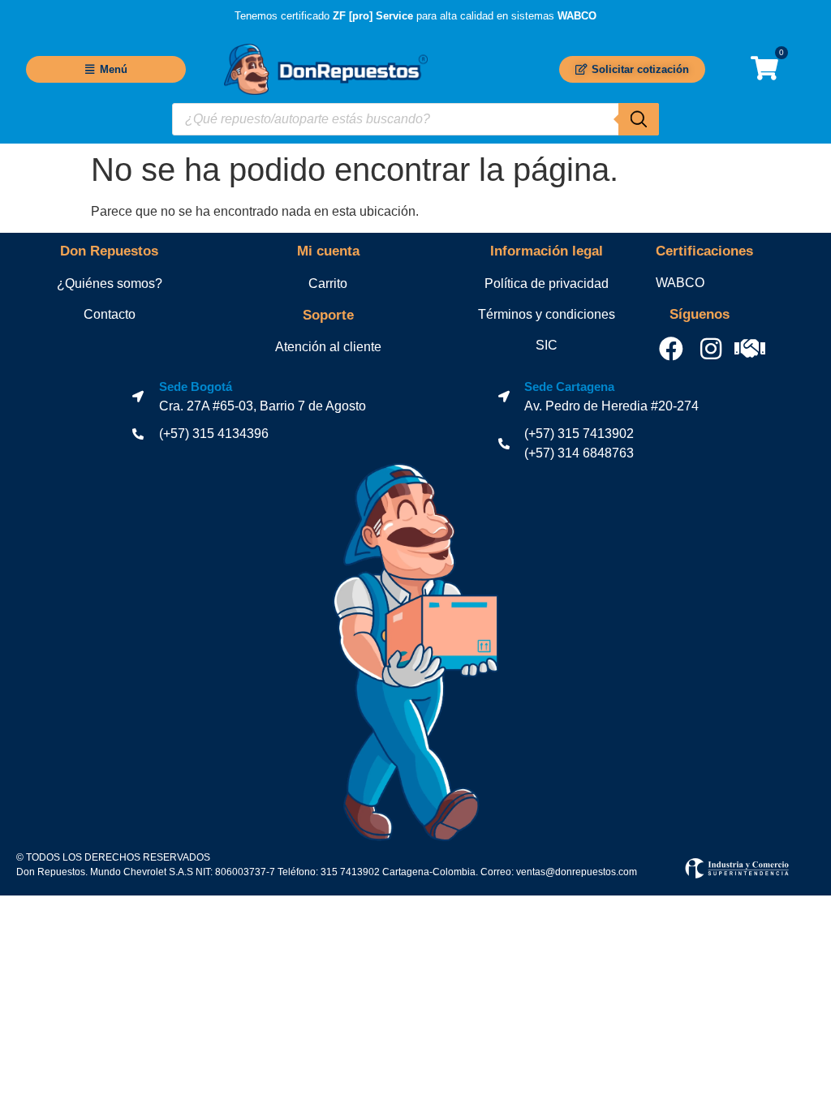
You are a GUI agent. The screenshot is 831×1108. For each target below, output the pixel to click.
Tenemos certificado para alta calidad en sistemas (415, 16)
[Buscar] (638, 119)
